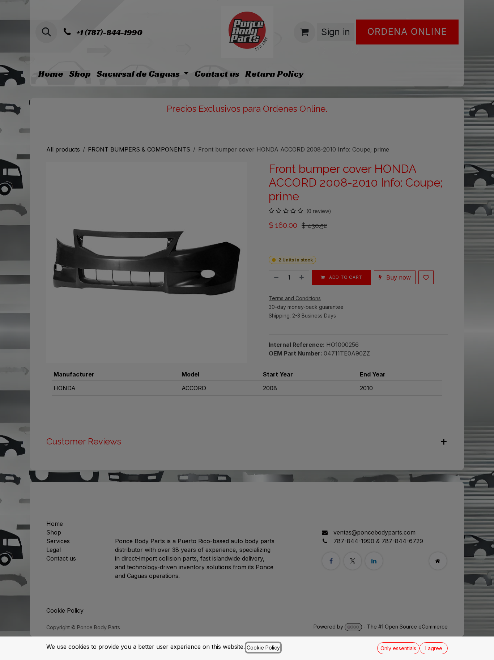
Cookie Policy (263, 647)
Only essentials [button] (398, 648)
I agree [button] (433, 648)
